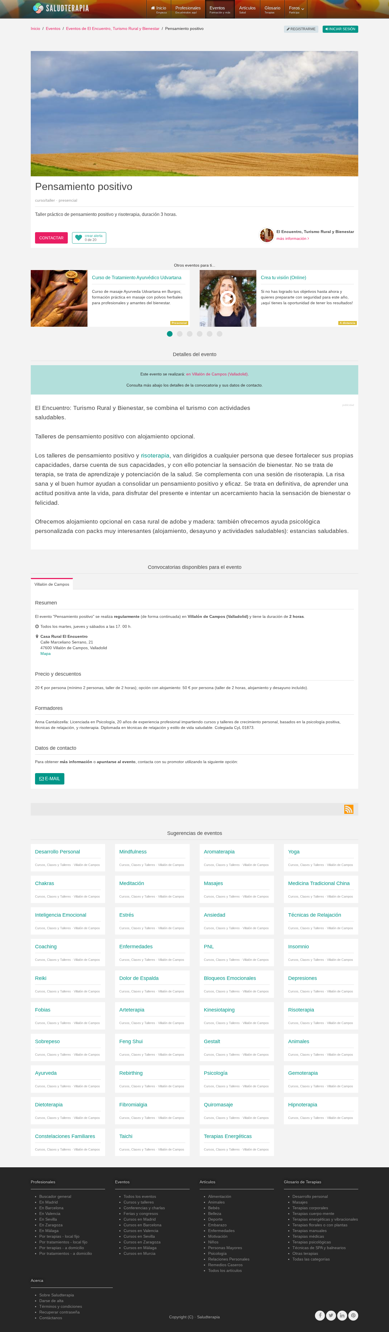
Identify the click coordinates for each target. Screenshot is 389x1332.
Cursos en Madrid (140, 1219)
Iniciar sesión (341, 29)
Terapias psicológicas (311, 1242)
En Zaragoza (51, 1225)
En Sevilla (48, 1219)
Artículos (247, 9)
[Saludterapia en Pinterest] (353, 1316)
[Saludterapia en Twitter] (331, 1316)
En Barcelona (51, 1208)
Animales (216, 1202)
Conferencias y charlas (144, 1208)
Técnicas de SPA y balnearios (319, 1247)
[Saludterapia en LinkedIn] (342, 1316)
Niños (213, 1242)
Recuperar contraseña (59, 1312)
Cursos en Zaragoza (142, 1242)
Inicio (35, 28)
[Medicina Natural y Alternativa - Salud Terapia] (61, 8)
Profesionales (188, 9)
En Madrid (48, 1202)
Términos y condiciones (60, 1306)
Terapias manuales (309, 1230)
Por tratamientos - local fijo (63, 1242)
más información (292, 238)
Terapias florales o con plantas (319, 1225)
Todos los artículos (225, 1270)
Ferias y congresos (141, 1213)
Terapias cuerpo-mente (313, 1213)
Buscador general (55, 1196)
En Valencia (49, 1213)
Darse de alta (51, 1300)
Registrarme (303, 29)
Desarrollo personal (310, 1196)
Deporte (215, 1219)
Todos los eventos (140, 1196)
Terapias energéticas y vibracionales (325, 1219)
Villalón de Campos (51, 584)
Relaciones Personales (228, 1259)
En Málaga (49, 1230)
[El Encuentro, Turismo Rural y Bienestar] (267, 235)
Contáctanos (50, 1317)
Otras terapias (305, 1253)
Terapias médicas (308, 1236)
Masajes (300, 1202)
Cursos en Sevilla (139, 1236)
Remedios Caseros (225, 1264)
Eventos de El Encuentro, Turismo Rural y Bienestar (112, 28)
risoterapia (155, 455)
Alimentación (219, 1196)
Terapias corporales (310, 1208)
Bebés (214, 1208)
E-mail (52, 778)
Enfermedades (221, 1230)
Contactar (51, 238)
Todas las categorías (311, 1259)
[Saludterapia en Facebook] (320, 1316)
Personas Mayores (225, 1247)
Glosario (272, 9)
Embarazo (217, 1225)
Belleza (214, 1213)
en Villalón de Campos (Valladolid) (217, 374)
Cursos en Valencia (141, 1230)
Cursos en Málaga (140, 1247)
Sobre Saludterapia (56, 1295)
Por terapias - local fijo (59, 1236)
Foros (294, 9)
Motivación (218, 1236)
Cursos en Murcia (139, 1253)
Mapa (45, 653)
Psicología (217, 1253)
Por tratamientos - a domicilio (65, 1253)
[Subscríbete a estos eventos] (349, 809)
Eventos (220, 9)
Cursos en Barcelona (142, 1225)
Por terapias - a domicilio (61, 1247)
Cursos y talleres (139, 1202)
